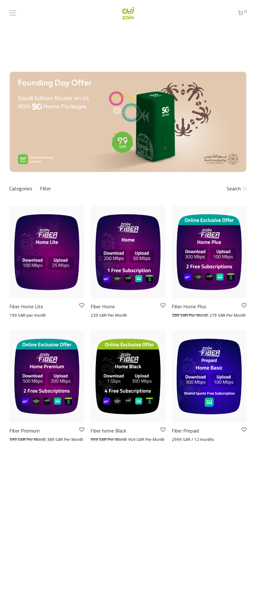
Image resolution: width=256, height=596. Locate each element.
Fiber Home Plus (189, 306)
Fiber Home (103, 306)
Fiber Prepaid (185, 430)
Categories (20, 188)
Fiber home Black (108, 430)
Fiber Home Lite (26, 306)
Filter (45, 188)
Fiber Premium (24, 430)
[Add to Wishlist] (81, 305)
